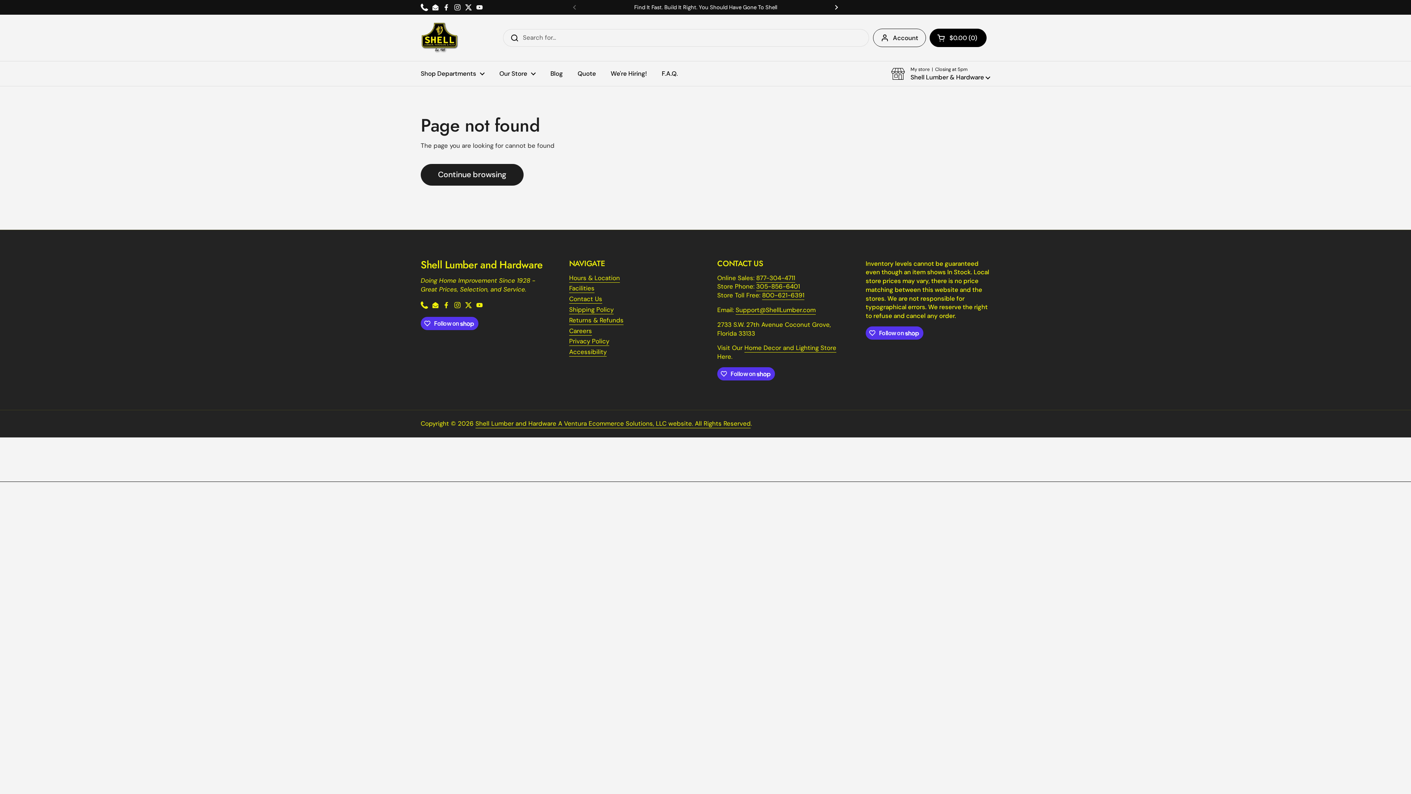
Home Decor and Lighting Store (790, 348)
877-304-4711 (775, 278)
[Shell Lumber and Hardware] (440, 38)
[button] (958, 38)
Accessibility (588, 352)
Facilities (582, 288)
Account (905, 38)
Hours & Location (594, 278)
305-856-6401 (778, 286)
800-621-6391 (783, 295)
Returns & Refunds (596, 320)
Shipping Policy (591, 309)
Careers (580, 331)
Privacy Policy (589, 341)
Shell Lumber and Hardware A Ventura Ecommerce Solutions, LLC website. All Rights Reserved (613, 423)
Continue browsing (472, 174)
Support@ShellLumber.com (776, 310)
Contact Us (585, 299)
